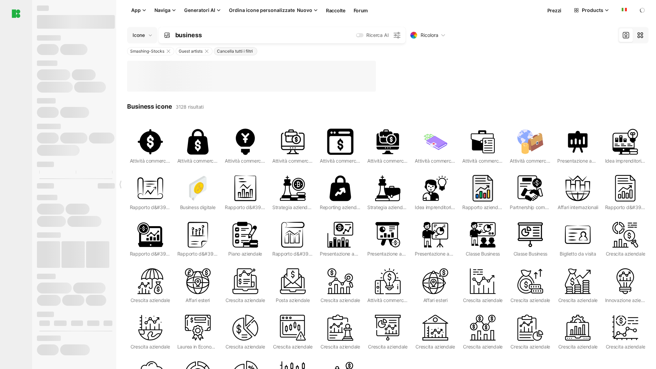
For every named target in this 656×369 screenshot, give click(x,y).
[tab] (626, 35)
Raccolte (335, 10)
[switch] (360, 35)
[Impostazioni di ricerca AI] (397, 35)
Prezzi (554, 10)
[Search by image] (167, 35)
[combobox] (623, 10)
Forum (361, 10)
